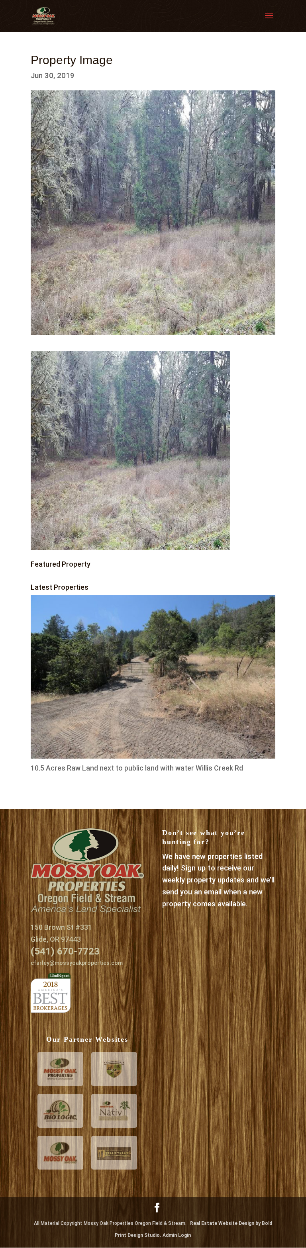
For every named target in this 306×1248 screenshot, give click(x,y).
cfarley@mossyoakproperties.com (77, 963)
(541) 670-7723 (65, 951)
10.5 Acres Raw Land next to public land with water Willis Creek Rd (137, 768)
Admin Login (177, 1235)
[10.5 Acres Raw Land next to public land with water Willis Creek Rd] (153, 756)
